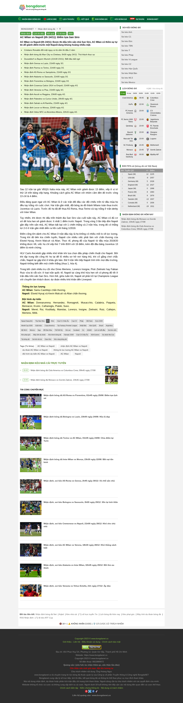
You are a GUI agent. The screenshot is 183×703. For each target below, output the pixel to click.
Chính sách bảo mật (111, 642)
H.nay (123, 93)
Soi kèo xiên (112, 330)
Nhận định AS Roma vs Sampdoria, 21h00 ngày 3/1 (47, 72)
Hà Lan (67, 330)
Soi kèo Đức (126, 41)
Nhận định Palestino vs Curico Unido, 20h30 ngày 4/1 (48, 99)
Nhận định (25, 33)
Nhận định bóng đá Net (46, 614)
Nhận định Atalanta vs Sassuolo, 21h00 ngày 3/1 (46, 76)
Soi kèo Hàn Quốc (129, 68)
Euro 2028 (99, 321)
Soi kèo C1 (126, 37)
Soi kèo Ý (125, 50)
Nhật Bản (83, 325)
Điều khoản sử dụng (91, 642)
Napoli (78, 354)
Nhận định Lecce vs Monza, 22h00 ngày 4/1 (44, 107)
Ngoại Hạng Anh (26, 321)
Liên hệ (76, 642)
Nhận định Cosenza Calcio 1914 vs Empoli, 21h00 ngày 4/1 (51, 85)
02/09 (158, 93)
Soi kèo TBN (127, 46)
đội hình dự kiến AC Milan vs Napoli (38, 354)
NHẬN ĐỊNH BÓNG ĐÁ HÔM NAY (137, 214)
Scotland (76, 330)
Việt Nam (89, 321)
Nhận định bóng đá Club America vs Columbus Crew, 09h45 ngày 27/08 (63, 370)
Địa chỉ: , (91, 652)
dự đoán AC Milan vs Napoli (34, 350)
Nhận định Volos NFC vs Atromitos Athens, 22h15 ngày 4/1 (50, 112)
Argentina (109, 325)
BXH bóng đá (101, 19)
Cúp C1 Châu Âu (63, 321)
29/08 (135, 93)
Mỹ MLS (24, 330)
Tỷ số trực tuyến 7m (88, 614)
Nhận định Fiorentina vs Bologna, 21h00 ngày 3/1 (46, 81)
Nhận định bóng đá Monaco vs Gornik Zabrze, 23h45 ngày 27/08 (60, 380)
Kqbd (61, 614)
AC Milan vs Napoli (45, 346)
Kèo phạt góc (25, 335)
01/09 (152, 93)
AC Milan (65, 354)
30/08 (141, 93)
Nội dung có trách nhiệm (112, 688)
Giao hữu (48, 339)
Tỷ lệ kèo (61, 33)
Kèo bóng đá (120, 19)
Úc (83, 330)
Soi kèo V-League (129, 59)
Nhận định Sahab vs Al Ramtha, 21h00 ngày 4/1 (46, 103)
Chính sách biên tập (69, 688)
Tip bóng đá (25, 339)
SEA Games (95, 335)
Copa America (49, 325)
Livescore (51, 19)
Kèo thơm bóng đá (54, 335)
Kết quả (85, 19)
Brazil (101, 325)
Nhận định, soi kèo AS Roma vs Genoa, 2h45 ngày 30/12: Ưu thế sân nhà (79, 481)
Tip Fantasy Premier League (67, 325)
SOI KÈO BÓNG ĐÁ (131, 27)
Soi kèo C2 (126, 64)
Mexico (32, 330)
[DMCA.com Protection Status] (91, 648)
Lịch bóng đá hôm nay (110, 614)
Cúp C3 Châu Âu (82, 335)
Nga (39, 330)
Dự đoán (140, 19)
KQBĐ (149, 89)
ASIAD (89, 330)
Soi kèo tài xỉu (37, 339)
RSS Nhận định (27, 618)
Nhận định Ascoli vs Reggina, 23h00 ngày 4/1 (44, 94)
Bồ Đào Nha (47, 330)
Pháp (81, 321)
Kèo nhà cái (71, 614)
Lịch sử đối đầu (100, 330)
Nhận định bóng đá (31, 19)
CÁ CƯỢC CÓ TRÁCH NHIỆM (110, 624)
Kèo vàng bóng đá (60, 339)
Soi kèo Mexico (128, 82)
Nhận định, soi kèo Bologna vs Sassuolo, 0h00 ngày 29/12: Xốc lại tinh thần (81, 502)
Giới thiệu (67, 642)
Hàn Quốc (92, 325)
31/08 (147, 93)
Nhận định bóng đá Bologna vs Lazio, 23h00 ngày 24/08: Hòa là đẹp (77, 417)
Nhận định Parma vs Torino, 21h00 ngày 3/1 (44, 68)
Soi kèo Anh (126, 32)
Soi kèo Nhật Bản (129, 73)
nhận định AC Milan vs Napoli (74, 346)
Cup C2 (74, 321)
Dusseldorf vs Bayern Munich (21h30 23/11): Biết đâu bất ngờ (52, 59)
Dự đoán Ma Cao (108, 335)
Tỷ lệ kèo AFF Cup (44, 618)
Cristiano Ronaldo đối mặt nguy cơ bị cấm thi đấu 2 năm (49, 50)
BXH (71, 33)
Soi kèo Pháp (127, 55)
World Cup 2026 (26, 325)
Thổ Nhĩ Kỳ (59, 330)
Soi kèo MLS (127, 78)
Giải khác (38, 325)
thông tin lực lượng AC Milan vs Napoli (71, 350)
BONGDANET (152, 19)
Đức (52, 321)
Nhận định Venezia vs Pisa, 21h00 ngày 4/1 (43, 90)
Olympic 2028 (68, 335)
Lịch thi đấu (68, 19)
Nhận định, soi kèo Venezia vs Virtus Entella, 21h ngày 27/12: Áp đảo (77, 586)
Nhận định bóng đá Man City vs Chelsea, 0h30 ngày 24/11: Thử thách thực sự (59, 54)
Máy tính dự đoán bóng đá (149, 614)
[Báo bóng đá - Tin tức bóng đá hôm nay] (32, 5)
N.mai (129, 93)
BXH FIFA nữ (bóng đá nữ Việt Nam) (139, 166)
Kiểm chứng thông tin (89, 688)
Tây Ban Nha (39, 321)
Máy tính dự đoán (39, 335)
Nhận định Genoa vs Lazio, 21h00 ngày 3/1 (43, 63)
